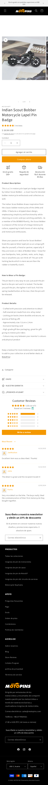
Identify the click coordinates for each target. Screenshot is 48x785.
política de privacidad (14, 669)
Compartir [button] (9, 370)
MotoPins (6, 357)
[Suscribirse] (40, 538)
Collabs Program (12, 663)
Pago (7, 607)
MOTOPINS (17, 780)
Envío (7, 612)
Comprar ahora (24, 159)
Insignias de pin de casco (15, 567)
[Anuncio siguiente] (43, 3)
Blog (7, 651)
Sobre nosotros (11, 646)
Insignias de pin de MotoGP (16, 573)
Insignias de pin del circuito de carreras (21, 579)
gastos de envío (9, 134)
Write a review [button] (24, 432)
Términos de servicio (13, 675)
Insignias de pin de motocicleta (18, 562)
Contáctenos (10, 624)
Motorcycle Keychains (14, 585)
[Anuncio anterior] (5, 3)
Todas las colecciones (14, 556)
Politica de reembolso (14, 630)
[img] (8, 449)
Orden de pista (11, 618)
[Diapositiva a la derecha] (30, 102)
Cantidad (5, 138)
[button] (5, 11)
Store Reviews (11, 657)
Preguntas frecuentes (14, 601)
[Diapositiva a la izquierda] (18, 102)
